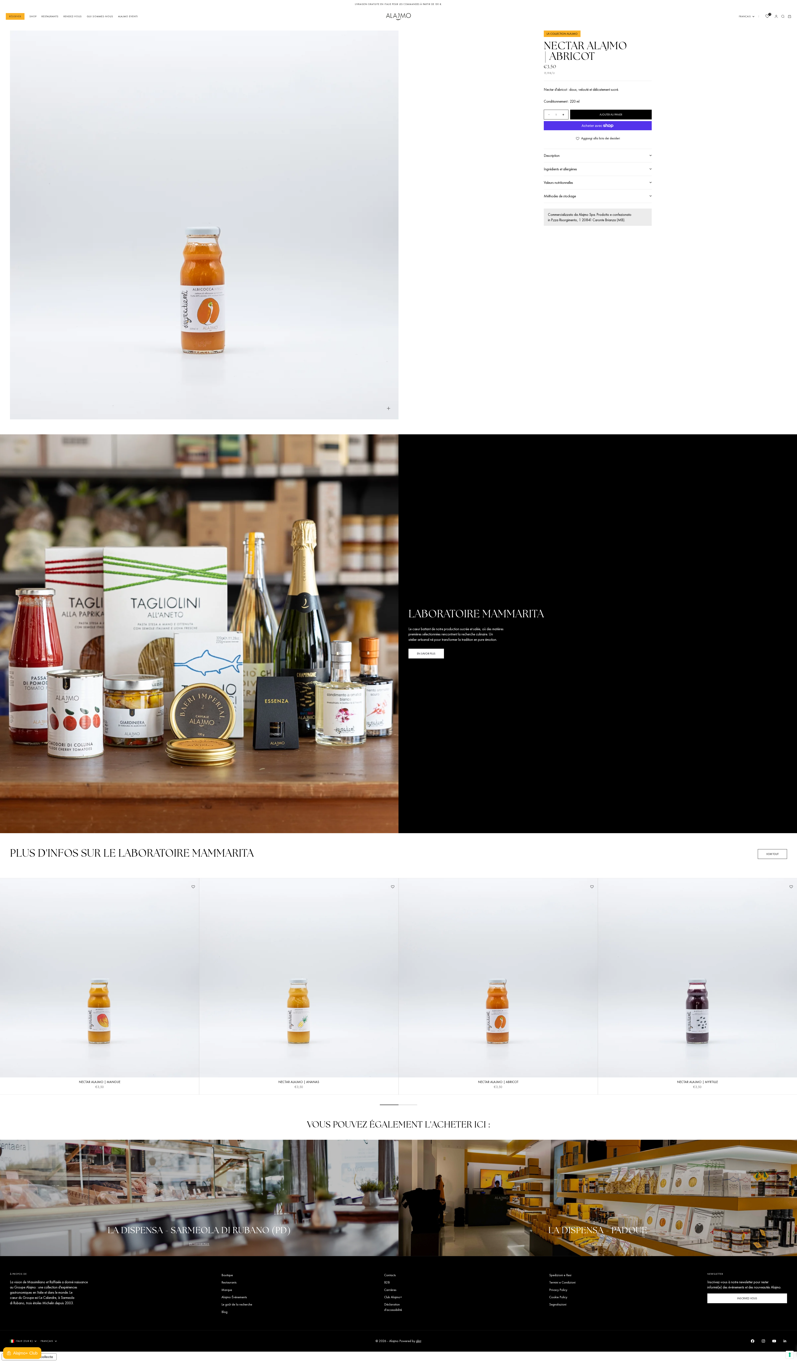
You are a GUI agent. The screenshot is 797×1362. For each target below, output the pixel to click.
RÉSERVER (15, 16)
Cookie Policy (558, 1297)
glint (418, 1341)
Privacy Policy (558, 1290)
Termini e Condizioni (562, 1282)
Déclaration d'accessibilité (393, 1307)
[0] (767, 16)
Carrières (390, 1290)
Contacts (390, 1275)
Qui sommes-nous (100, 16)
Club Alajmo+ (393, 1297)
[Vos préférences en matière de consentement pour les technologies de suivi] (790, 1355)
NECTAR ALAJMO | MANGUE (99, 1082)
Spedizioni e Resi (560, 1275)
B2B (387, 1282)
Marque (226, 1290)
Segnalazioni (557, 1304)
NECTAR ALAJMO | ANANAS (298, 1082)
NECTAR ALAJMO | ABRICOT (498, 1082)
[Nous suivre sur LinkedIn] (785, 1341)
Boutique (227, 1275)
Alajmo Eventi (128, 16)
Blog (224, 1312)
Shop (33, 16)
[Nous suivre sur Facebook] (753, 1341)
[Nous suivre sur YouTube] (774, 1341)
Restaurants (50, 16)
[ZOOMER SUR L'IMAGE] (388, 408)
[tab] (132, 854)
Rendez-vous (73, 16)
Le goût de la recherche (236, 1304)
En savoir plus (199, 1244)
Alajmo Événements (234, 1297)
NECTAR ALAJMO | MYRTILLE (697, 1082)
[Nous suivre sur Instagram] (763, 1341)
